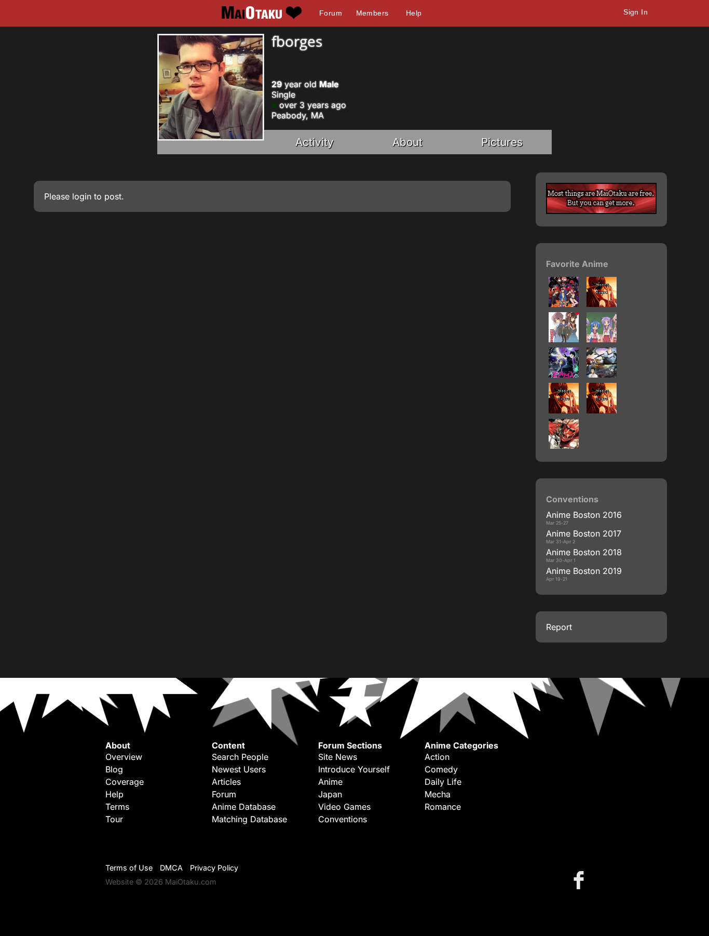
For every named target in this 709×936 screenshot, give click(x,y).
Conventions (342, 819)
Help (414, 13)
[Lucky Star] (602, 339)
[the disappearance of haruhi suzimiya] (564, 339)
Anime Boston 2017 (583, 533)
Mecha (438, 794)
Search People (240, 757)
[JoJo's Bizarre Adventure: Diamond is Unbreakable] (602, 410)
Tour (114, 819)
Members (372, 13)
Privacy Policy (214, 867)
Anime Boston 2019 (584, 571)
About (407, 142)
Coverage (124, 782)
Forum (330, 13)
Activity (314, 142)
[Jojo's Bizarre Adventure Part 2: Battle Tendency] (564, 410)
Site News (337, 757)
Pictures (502, 142)
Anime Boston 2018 (584, 552)
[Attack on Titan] (564, 445)
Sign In (635, 12)
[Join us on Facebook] (580, 879)
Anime (330, 782)
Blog (114, 769)
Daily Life (443, 782)
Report (559, 627)
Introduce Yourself (354, 769)
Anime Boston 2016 (584, 515)
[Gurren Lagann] (564, 304)
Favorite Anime (577, 264)
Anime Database (244, 806)
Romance (443, 806)
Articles (226, 782)
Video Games (344, 806)
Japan (330, 794)
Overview (123, 757)
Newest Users (239, 769)
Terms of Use (129, 867)
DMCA (171, 867)
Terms (117, 806)
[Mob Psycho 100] (564, 374)
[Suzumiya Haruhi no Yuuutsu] (602, 304)
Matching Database (249, 819)
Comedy (441, 769)
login (81, 196)
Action (437, 757)
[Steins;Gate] (602, 374)
